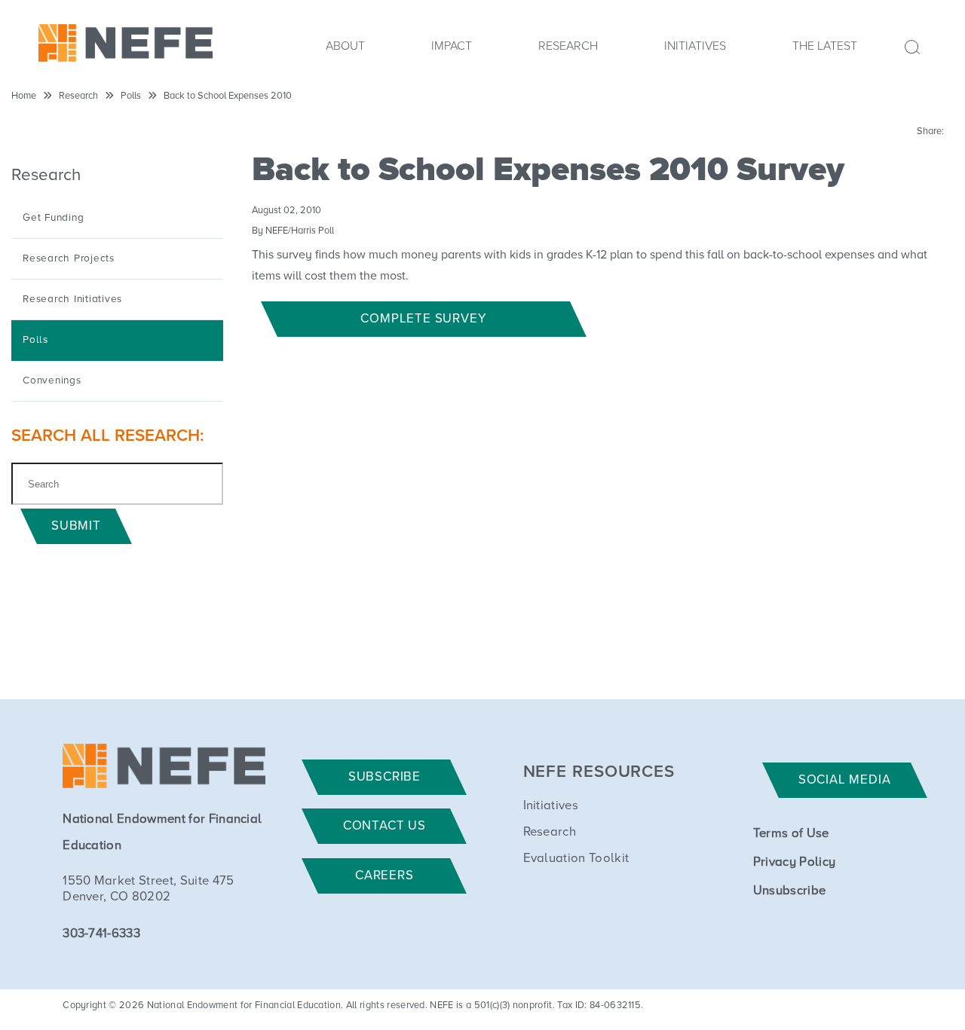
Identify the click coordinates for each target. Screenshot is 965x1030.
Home (23, 96)
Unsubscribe (789, 891)
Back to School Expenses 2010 (228, 96)
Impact (451, 46)
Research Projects (69, 258)
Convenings (52, 380)
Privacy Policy (794, 862)
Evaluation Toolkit (576, 858)
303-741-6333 (101, 934)
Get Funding (53, 217)
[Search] (903, 45)
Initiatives (695, 46)
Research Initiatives (72, 299)
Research (568, 46)
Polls (131, 96)
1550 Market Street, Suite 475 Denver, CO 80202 (148, 889)
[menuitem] (345, 50)
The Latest (824, 46)
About (345, 46)
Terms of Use (791, 833)
